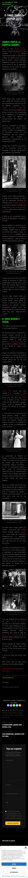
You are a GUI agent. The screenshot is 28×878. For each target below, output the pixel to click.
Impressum (23, 876)
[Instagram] (11, 705)
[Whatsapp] (14, 705)
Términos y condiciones (15, 876)
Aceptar (14, 864)
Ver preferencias (14, 872)
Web (6, 802)
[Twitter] (17, 705)
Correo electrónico (11, 794)
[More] (20, 705)
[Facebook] (8, 705)
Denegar (14, 868)
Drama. (12, 715)
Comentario (9, 760)
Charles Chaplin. (8, 710)
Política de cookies (6, 876)
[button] (26, 847)
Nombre (8, 785)
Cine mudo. (16, 710)
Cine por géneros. (12, 712)
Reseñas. (7, 717)
